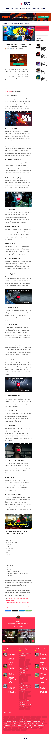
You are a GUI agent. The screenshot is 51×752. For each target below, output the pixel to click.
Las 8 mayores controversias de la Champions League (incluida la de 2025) (12, 668)
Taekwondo (22, 700)
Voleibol (21, 708)
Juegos (16, 8)
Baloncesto (28, 8)
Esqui (26, 666)
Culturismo (22, 8)
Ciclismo (21, 664)
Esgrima (21, 666)
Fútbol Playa (22, 672)
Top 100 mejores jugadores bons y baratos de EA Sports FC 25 (44, 57)
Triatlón (29, 704)
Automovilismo (36, 8)
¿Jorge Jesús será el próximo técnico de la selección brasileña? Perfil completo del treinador (12, 678)
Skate (21, 698)
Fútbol (12, 8)
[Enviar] (46, 28)
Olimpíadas (28, 687)
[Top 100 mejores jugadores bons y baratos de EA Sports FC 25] (38, 54)
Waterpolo (27, 708)
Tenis (28, 700)
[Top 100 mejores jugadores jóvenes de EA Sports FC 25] (38, 77)
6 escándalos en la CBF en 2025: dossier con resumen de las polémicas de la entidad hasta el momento (12, 690)
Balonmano (22, 659)
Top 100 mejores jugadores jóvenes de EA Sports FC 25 (44, 79)
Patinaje (21, 691)
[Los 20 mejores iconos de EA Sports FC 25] (38, 70)
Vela (29, 706)
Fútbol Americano (23, 670)
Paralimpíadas (23, 689)
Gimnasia (28, 674)
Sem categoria (28, 696)
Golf (21, 678)
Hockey (25, 678)
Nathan (18, 621)
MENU (7, 8)
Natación (22, 687)
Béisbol (27, 661)
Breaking (21, 661)
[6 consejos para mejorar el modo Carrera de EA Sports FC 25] (38, 46)
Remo (21, 693)
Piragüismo (28, 691)
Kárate (21, 683)
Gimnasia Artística (23, 676)
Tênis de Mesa (23, 706)
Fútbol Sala (22, 674)
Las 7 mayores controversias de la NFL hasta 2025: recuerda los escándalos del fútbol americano (12, 658)
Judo (21, 681)
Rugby (26, 693)
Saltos (21, 696)
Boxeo (28, 659)
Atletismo (28, 653)
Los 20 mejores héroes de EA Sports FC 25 (44, 65)
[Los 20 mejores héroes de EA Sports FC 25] (38, 64)
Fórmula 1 (22, 668)
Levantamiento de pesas (25, 685)
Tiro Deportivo (22, 704)
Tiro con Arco (22, 702)
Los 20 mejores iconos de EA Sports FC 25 (44, 72)
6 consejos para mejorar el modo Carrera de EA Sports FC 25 (44, 48)
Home (3, 23)
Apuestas (22, 653)
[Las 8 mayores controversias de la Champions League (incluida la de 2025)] (5, 666)
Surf (25, 698)
